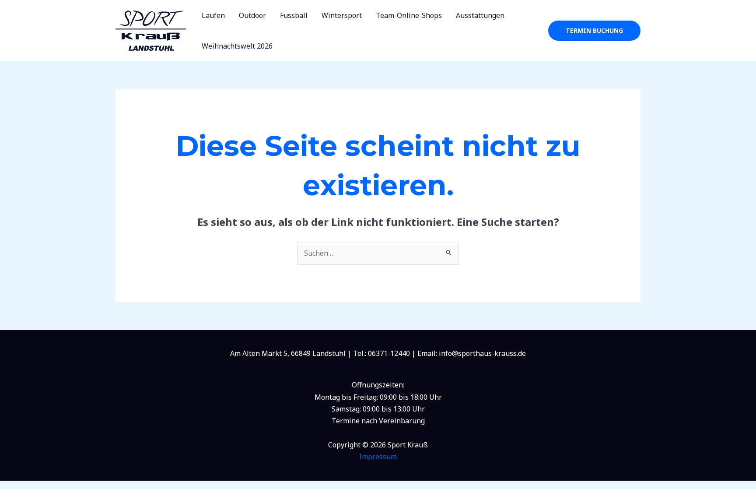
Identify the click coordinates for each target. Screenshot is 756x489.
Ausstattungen (480, 15)
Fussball (294, 15)
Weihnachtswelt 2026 (237, 46)
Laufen (213, 15)
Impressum (378, 456)
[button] (594, 31)
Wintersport (342, 15)
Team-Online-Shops (409, 15)
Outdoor (252, 15)
